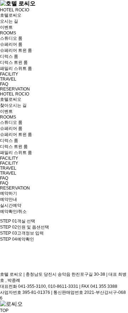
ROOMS (8, 33)
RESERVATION (15, 89)
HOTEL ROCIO (14, 9)
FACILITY (9, 74)
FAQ (4, 84)
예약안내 (8, 199)
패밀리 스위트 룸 (16, 68)
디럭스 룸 (9, 56)
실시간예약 (10, 205)
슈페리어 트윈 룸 (16, 50)
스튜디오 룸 (11, 38)
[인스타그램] (3, 269)
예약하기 (8, 193)
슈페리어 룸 (11, 44)
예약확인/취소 (13, 211)
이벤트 (6, 27)
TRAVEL (8, 79)
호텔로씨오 (10, 15)
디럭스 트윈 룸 (14, 62)
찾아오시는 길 (13, 105)
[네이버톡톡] (4, 251)
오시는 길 (9, 21)
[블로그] (4, 260)
